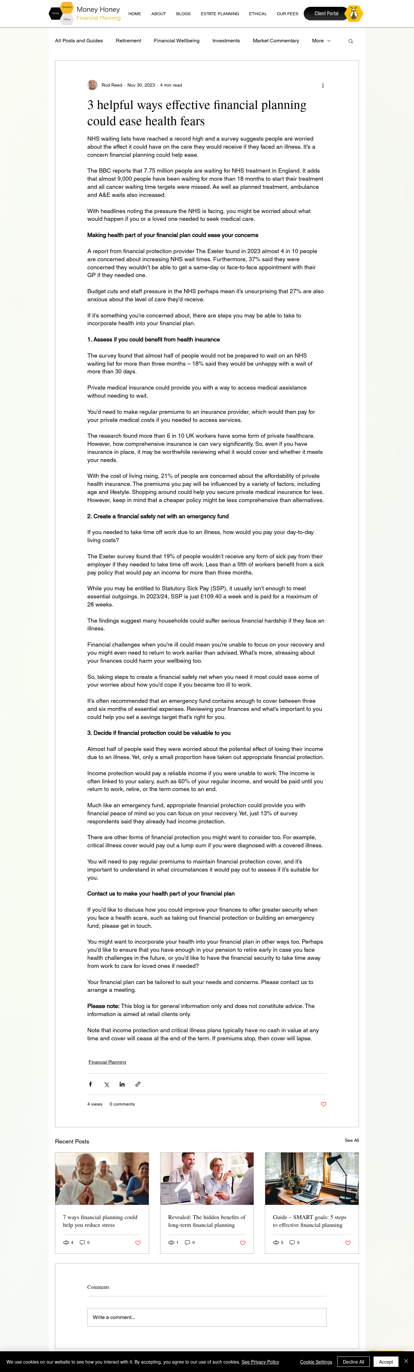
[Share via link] (138, 1084)
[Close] (406, 1361)
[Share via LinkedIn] (122, 1084)
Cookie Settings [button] (316, 1361)
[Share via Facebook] (90, 1084)
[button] (351, 40)
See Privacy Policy (260, 1361)
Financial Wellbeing (177, 41)
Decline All (353, 1361)
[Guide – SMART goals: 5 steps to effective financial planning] (312, 1178)
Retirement (128, 41)
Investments (226, 41)
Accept (386, 1361)
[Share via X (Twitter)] (106, 1084)
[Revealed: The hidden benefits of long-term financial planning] (207, 1178)
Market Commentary (276, 41)
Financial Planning (107, 1062)
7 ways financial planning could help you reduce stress (100, 1220)
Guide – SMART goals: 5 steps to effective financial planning (309, 1220)
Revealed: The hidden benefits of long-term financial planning (206, 1220)
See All (352, 1140)
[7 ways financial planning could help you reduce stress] (102, 1178)
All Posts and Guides (79, 41)
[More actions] (323, 85)
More (318, 41)
